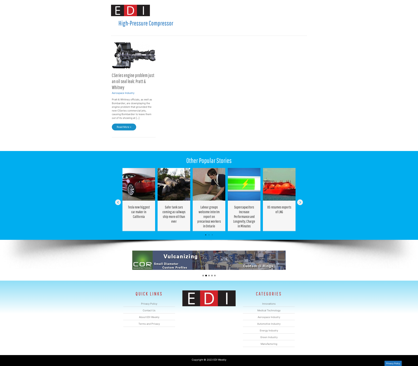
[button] (302, 10)
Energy (232, 10)
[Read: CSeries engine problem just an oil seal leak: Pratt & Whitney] (134, 54)
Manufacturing (260, 10)
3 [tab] (212, 235)
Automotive (217, 10)
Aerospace (200, 10)
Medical (186, 10)
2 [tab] (209, 235)
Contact (289, 10)
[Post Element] (138, 199)
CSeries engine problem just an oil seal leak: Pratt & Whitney (133, 81)
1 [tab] (205, 235)
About (277, 10)
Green (245, 10)
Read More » (124, 128)
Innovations (170, 10)
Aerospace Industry (123, 93)
